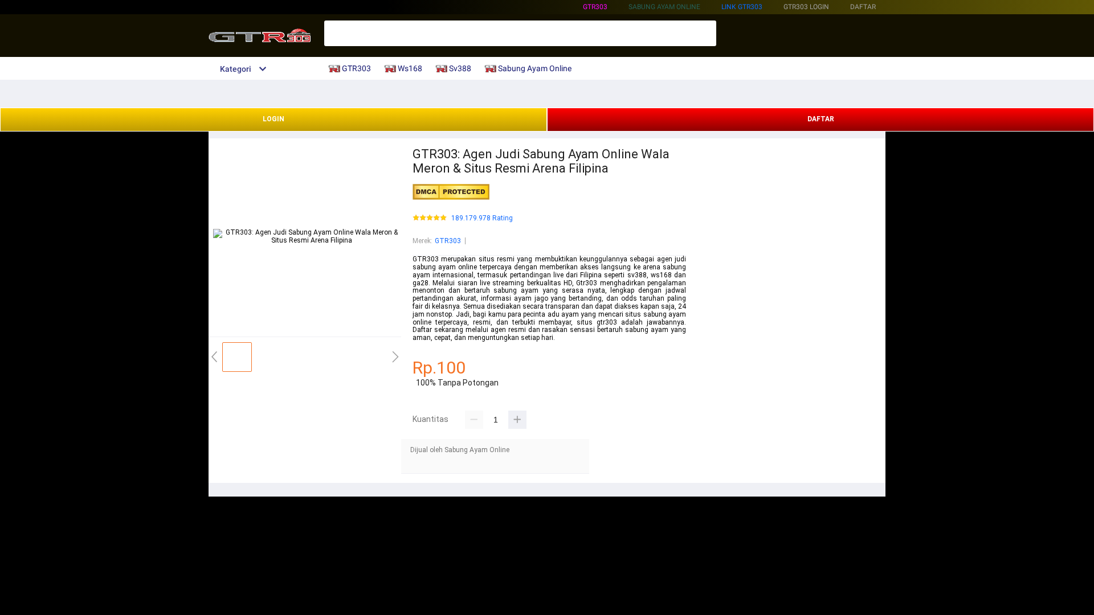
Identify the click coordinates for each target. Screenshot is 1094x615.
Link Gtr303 (741, 7)
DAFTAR (820, 119)
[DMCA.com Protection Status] (451, 198)
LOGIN (273, 119)
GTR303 (595, 7)
